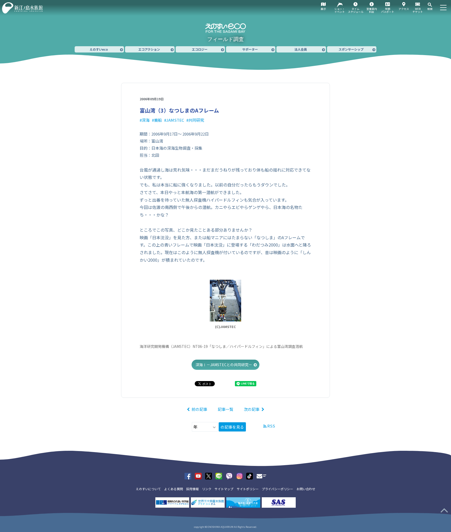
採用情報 (192, 489)
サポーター (250, 49)
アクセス (404, 9)
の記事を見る (232, 427)
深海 (146, 120)
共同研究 (196, 120)
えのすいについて (148, 489)
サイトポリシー (248, 489)
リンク (206, 489)
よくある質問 (173, 489)
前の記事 (199, 409)
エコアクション (149, 49)
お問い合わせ (305, 489)
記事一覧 (225, 409)
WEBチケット (417, 10)
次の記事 (251, 409)
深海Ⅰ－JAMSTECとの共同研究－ (223, 364)
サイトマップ (224, 489)
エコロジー (199, 49)
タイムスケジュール (355, 10)
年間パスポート (387, 10)
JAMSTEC (175, 120)
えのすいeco (99, 49)
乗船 (158, 120)
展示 (323, 9)
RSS (271, 426)
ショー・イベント (339, 10)
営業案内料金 (371, 10)
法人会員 (300, 49)
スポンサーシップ (351, 49)
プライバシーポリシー (277, 489)
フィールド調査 (225, 39)
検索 (429, 9)
